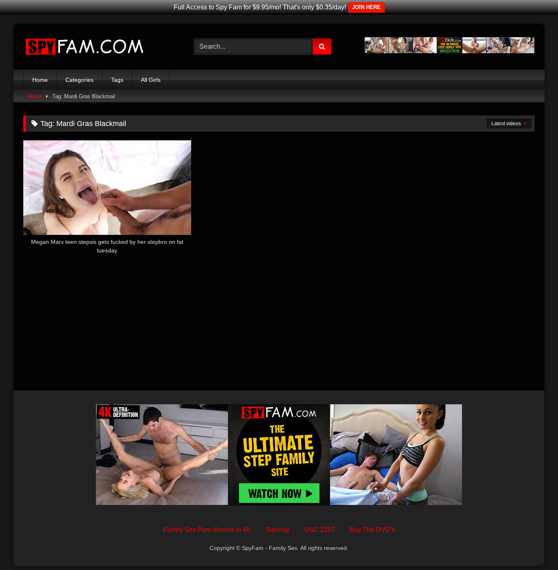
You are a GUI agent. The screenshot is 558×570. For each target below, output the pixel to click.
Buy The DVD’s (372, 529)
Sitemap (278, 529)
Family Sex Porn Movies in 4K (207, 529)
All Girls (151, 80)
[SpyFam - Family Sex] (84, 47)
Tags (117, 80)
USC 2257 (319, 529)
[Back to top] (533, 546)
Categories (79, 80)
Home (40, 80)
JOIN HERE (366, 7)
